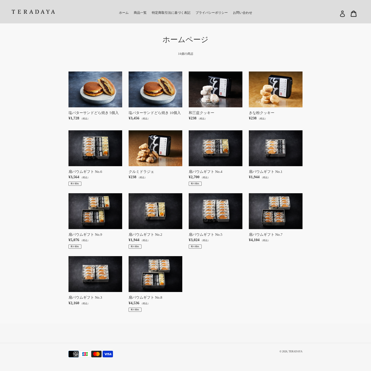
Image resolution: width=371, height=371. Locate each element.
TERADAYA (296, 351)
